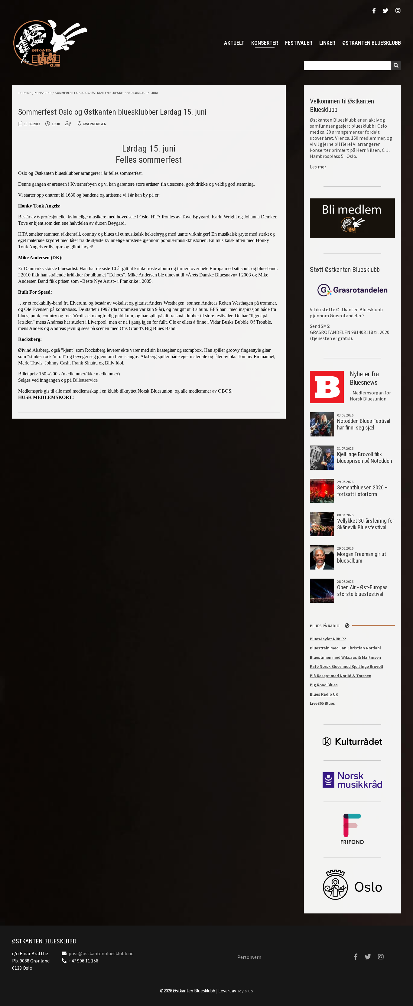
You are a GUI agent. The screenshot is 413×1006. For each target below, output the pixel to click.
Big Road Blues (324, 685)
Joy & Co (245, 991)
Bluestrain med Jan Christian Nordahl (345, 648)
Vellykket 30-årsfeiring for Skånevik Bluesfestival (365, 524)
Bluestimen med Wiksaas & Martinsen (345, 657)
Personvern (249, 957)
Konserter (264, 43)
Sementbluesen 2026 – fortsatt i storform (362, 491)
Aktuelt (234, 43)
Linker (327, 43)
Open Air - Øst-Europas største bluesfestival (362, 590)
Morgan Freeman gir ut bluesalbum (361, 557)
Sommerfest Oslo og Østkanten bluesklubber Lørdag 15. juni (106, 93)
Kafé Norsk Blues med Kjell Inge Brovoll (346, 666)
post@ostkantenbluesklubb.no (101, 953)
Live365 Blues (322, 703)
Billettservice (85, 380)
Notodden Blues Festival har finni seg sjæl (363, 424)
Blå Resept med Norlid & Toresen (340, 675)
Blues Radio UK (324, 694)
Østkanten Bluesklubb (50, 43)
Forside (24, 93)
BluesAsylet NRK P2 (328, 639)
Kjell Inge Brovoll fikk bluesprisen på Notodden (364, 457)
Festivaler (298, 43)
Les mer (318, 167)
